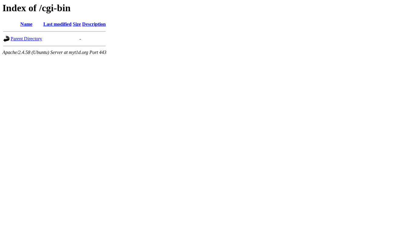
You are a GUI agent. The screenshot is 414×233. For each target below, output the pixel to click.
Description (94, 24)
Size (77, 24)
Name (26, 24)
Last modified (57, 24)
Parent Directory (26, 38)
